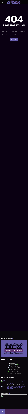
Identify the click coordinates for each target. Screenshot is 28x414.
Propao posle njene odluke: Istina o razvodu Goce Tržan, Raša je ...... (16, 382)
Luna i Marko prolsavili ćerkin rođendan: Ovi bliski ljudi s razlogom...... (16, 387)
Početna (14, 39)
